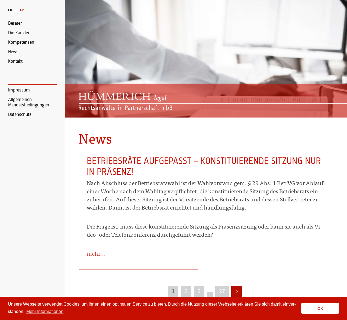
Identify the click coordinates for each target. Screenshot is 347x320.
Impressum (19, 90)
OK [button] (320, 308)
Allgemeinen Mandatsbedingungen (28, 102)
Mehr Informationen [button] (44, 311)
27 (222, 291)
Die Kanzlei (18, 33)
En (10, 10)
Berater (15, 23)
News (13, 52)
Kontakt (15, 61)
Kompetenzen (21, 42)
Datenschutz (19, 114)
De (22, 10)
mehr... (96, 254)
